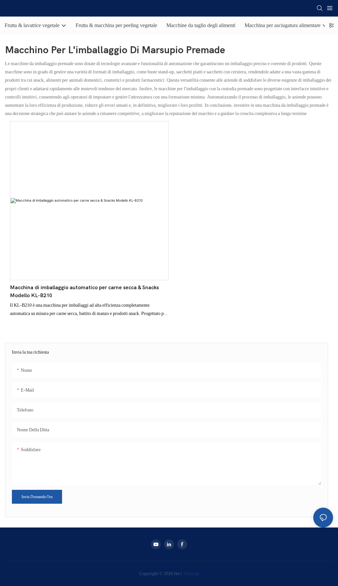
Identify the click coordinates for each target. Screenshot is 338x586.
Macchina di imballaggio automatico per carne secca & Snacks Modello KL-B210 (84, 291)
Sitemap (191, 573)
